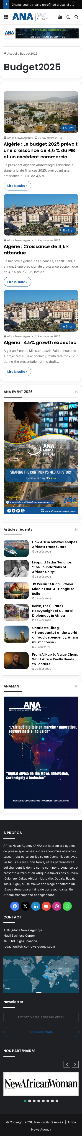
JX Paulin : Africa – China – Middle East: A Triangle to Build (54, 589)
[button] (75, 1064)
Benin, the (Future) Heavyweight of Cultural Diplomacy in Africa (52, 611)
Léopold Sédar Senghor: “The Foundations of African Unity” (52, 567)
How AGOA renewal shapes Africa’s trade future (54, 544)
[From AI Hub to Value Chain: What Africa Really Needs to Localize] (16, 660)
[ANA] (29, 17)
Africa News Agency (20, 137)
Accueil (12, 53)
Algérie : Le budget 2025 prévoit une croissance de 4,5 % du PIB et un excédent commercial (41, 150)
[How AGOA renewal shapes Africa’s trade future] (16, 548)
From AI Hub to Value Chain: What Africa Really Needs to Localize (55, 659)
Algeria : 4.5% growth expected (40, 342)
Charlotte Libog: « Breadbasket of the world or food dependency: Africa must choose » (55, 635)
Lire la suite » (17, 186)
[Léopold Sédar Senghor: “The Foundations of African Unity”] (16, 568)
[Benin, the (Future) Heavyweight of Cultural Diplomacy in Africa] (16, 612)
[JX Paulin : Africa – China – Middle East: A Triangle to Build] (16, 590)
